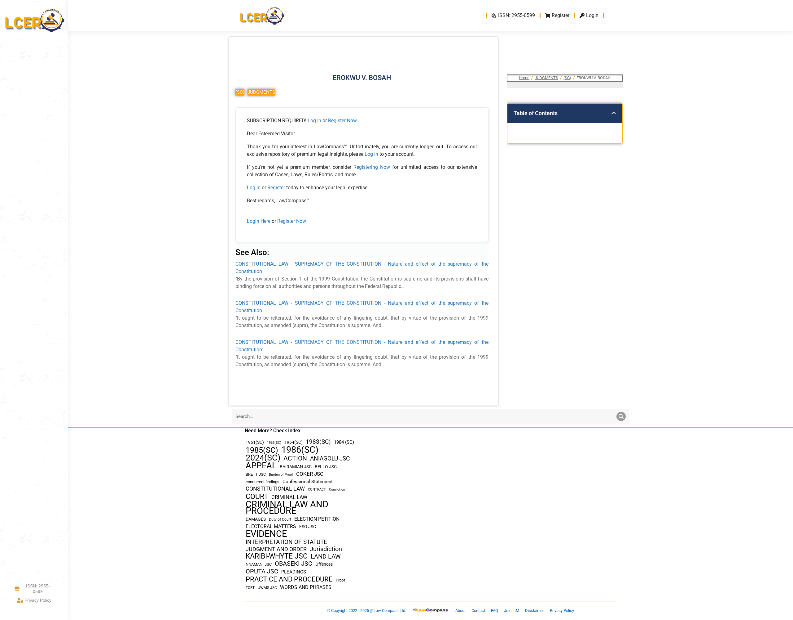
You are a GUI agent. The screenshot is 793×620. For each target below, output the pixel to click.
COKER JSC (309, 474)
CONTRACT (317, 489)
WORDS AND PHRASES (305, 587)
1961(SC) (255, 442)
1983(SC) (318, 442)
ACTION (295, 458)
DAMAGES (256, 519)
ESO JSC (307, 526)
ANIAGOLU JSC (330, 458)
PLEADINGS (293, 572)
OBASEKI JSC (293, 563)
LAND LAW (326, 556)
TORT (250, 588)
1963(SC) (274, 442)
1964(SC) (293, 442)
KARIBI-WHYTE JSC (277, 556)
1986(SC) (299, 450)
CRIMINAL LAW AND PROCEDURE (287, 507)
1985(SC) (262, 450)
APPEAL (261, 465)
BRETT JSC (256, 474)
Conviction (337, 489)
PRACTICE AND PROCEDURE (289, 579)
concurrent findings (262, 481)
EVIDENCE (266, 534)
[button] (613, 113)
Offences (324, 564)
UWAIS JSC (267, 588)
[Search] (621, 416)
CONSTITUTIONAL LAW (275, 489)
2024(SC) (263, 458)
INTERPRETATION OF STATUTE (286, 542)
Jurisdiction (326, 549)
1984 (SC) (344, 442)
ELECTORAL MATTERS (271, 526)
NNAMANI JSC (259, 564)
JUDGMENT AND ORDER (276, 549)
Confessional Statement (308, 481)
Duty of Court (280, 519)
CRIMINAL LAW (289, 497)
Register (276, 188)
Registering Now (371, 167)
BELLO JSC (326, 466)
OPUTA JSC (262, 571)
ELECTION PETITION (317, 519)
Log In (314, 121)
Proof (340, 580)
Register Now (342, 121)
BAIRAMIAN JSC (296, 466)
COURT (257, 496)
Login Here (258, 221)
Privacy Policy (37, 600)
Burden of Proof (281, 475)
